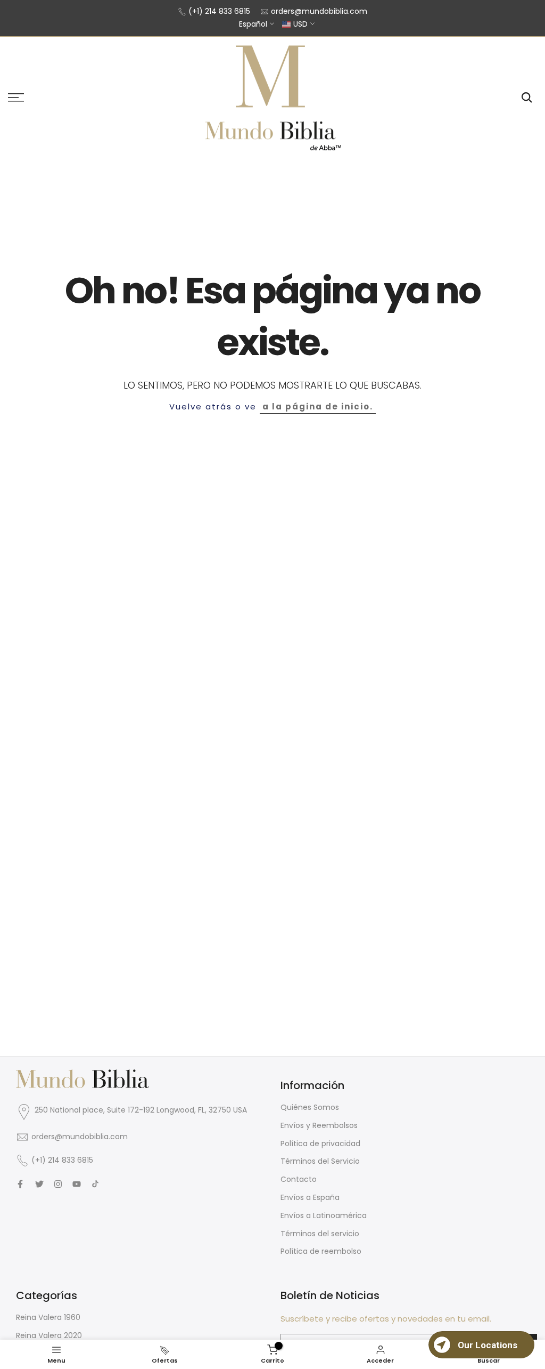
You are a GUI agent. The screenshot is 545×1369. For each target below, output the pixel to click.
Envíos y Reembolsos (319, 1125)
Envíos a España (310, 1197)
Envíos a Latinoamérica (323, 1215)
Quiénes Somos (309, 1107)
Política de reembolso (320, 1251)
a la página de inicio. (317, 406)
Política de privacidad (320, 1143)
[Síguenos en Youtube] (76, 1184)
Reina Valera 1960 (48, 1317)
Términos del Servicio (320, 1161)
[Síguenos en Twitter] (39, 1184)
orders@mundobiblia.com (319, 11)
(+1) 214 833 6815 (219, 11)
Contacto (298, 1179)
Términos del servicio (319, 1233)
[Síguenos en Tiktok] (95, 1184)
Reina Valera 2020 (49, 1335)
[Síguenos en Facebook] (20, 1184)
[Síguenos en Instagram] (58, 1184)
